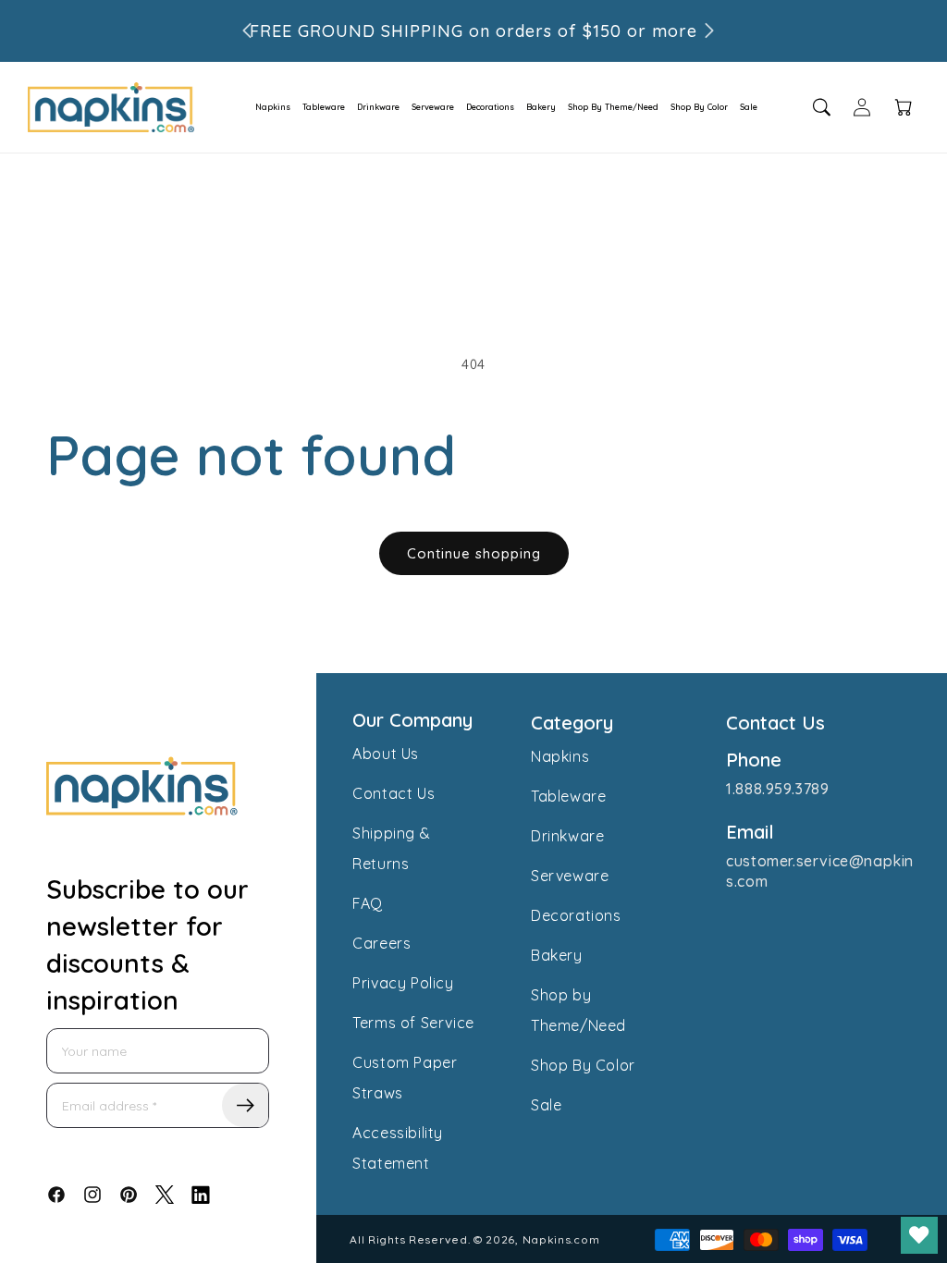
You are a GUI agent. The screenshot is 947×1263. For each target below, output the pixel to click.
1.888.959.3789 (777, 788)
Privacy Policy (402, 983)
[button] (267, 107)
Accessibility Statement (397, 1147)
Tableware (323, 107)
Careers (381, 943)
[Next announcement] (709, 30)
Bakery (541, 107)
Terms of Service (413, 1022)
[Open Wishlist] (919, 1235)
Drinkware (378, 107)
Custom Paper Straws (404, 1077)
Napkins (272, 107)
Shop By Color (699, 107)
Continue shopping (474, 553)
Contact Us (393, 793)
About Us (385, 753)
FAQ (367, 903)
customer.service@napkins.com (820, 871)
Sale (748, 107)
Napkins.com (561, 1239)
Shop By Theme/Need (613, 107)
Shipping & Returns (391, 848)
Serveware (433, 107)
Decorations (490, 107)
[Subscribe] (245, 1105)
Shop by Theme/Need (578, 1010)
